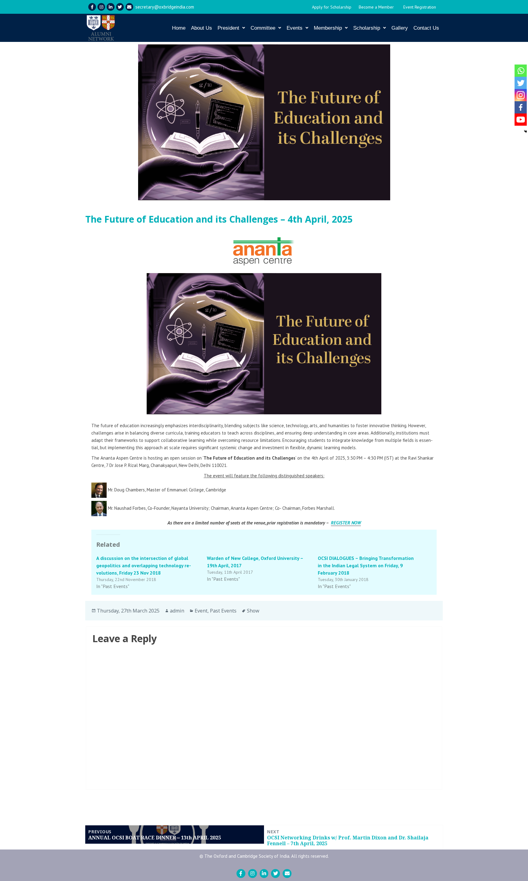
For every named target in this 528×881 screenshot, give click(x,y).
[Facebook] (521, 107)
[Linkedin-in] (110, 7)
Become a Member (376, 7)
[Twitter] (120, 7)
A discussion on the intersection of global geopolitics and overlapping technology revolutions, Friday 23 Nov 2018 (143, 565)
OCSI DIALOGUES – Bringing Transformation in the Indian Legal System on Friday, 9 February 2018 (366, 565)
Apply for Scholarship (331, 7)
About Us (201, 28)
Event (201, 610)
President (228, 28)
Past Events (223, 610)
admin (177, 610)
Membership (328, 28)
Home (178, 28)
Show (253, 610)
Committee (263, 28)
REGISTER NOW (346, 523)
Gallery (399, 28)
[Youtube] (521, 119)
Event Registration (419, 7)
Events (294, 28)
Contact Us (426, 28)
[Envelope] (129, 7)
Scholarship (366, 28)
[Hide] (525, 131)
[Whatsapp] (521, 71)
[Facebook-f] (92, 7)
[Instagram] (101, 7)
